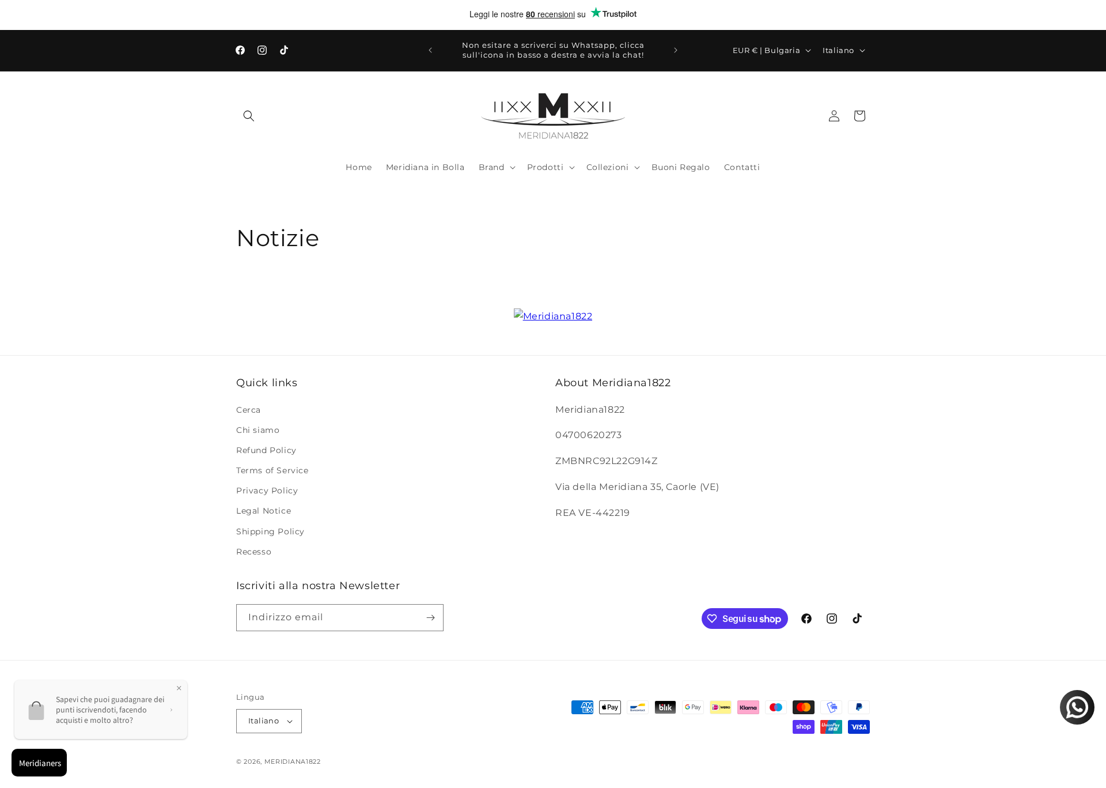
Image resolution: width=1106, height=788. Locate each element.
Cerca (248, 410)
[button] (249, 116)
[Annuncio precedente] (430, 50)
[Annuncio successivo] (675, 50)
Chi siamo (257, 430)
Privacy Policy (267, 490)
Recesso (253, 551)
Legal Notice (263, 511)
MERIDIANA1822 (292, 761)
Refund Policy (266, 450)
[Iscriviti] (430, 617)
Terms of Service (272, 470)
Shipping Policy (270, 531)
